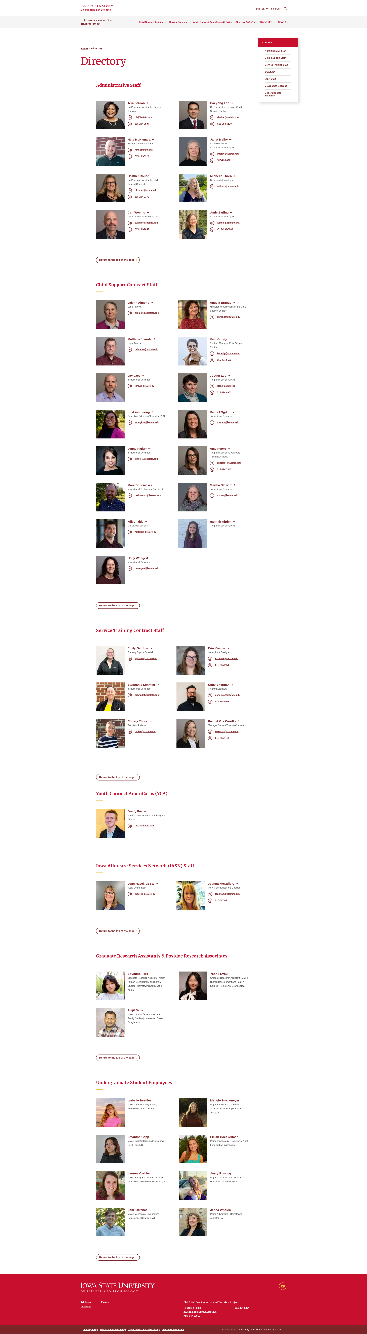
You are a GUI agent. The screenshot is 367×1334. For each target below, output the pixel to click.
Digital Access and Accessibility (144, 1329)
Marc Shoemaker (140, 485)
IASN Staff (270, 79)
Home (84, 48)
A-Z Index (86, 1302)
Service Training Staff (276, 65)
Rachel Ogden (220, 412)
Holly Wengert (138, 558)
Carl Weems (136, 212)
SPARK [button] (282, 22)
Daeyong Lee (219, 103)
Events (105, 1302)
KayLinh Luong (139, 412)
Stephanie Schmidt (141, 684)
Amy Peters (218, 448)
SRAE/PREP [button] (265, 22)
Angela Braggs (220, 302)
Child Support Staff (275, 58)
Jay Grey (134, 375)
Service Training (178, 22)
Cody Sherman (219, 684)
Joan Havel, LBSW (141, 883)
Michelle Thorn (221, 176)
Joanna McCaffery (221, 883)
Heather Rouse (138, 176)
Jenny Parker (137, 448)
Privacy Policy (90, 1329)
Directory (86, 1306)
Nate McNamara (139, 139)
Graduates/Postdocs (276, 86)
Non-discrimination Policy (113, 1329)
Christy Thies (137, 721)
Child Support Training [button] (151, 22)
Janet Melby (219, 139)
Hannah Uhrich (221, 521)
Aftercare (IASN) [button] (244, 22)
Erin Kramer (216, 648)
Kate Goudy (218, 339)
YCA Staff (270, 72)
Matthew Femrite (140, 339)
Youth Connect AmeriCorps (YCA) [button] (211, 22)
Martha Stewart (221, 485)
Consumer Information (173, 1329)
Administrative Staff (275, 51)
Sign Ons (276, 9)
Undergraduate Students (273, 94)
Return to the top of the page (116, 259)
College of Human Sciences (96, 10)
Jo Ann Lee (218, 375)
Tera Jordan (136, 103)
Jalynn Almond (138, 302)
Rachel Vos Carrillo (222, 721)
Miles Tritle (136, 521)
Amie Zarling (219, 212)
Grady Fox (135, 811)
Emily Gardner (138, 648)
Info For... (261, 9)
